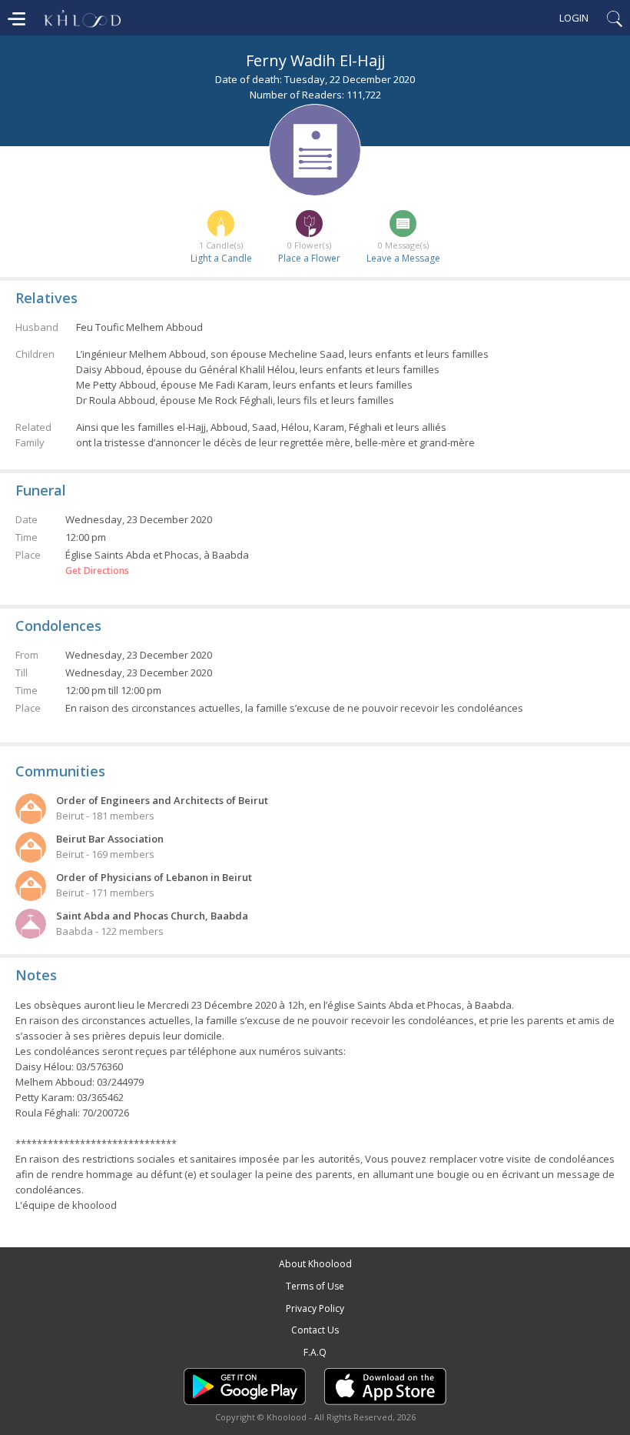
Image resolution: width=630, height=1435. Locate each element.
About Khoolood (315, 1263)
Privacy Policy (315, 1308)
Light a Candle (221, 258)
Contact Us (315, 1330)
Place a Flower (309, 258)
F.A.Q (315, 1352)
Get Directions (97, 571)
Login (574, 18)
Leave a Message (403, 258)
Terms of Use (315, 1286)
